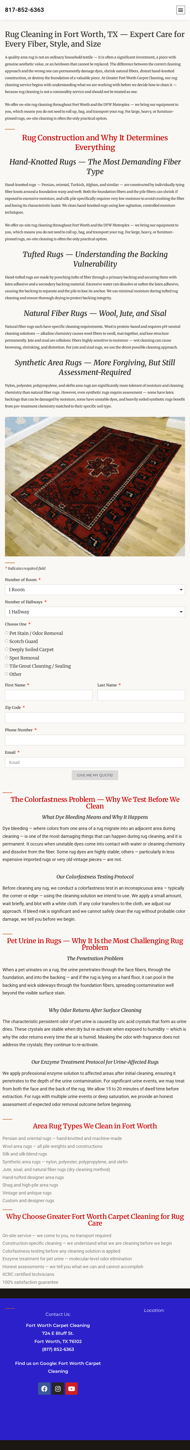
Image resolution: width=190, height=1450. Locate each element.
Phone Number (19, 730)
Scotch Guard (23, 641)
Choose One (16, 624)
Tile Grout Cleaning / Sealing (40, 666)
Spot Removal (24, 658)
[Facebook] (44, 1388)
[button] (180, 10)
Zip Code (13, 707)
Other (15, 674)
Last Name (107, 685)
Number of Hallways (24, 602)
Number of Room (21, 579)
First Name (15, 685)
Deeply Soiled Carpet (31, 649)
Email (11, 752)
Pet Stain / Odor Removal (36, 633)
